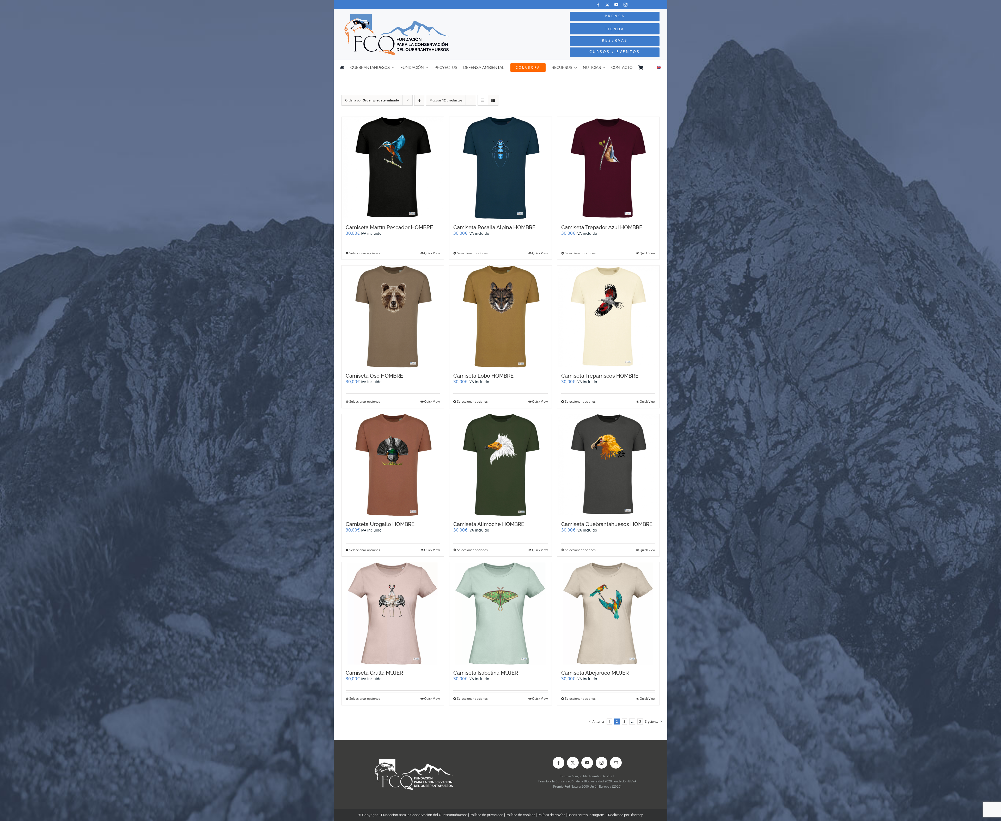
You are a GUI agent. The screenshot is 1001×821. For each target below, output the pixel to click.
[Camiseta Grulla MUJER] (393, 613)
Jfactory (636, 815)
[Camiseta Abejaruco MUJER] (608, 613)
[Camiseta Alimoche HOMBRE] (500, 465)
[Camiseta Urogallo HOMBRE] (393, 465)
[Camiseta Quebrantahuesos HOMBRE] (608, 465)
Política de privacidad (486, 815)
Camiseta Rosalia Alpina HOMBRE (494, 227)
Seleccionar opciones (364, 253)
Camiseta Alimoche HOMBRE (488, 524)
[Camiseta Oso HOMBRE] (393, 316)
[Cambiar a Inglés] (659, 67)
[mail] (616, 763)
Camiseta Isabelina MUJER (485, 673)
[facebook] (598, 5)
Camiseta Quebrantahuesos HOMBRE (606, 524)
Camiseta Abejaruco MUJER (595, 673)
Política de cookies (520, 815)
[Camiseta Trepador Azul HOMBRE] (608, 168)
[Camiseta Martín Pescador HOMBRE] (393, 168)
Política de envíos (551, 815)
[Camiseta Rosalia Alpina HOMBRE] (500, 168)
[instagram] (625, 5)
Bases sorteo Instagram (585, 815)
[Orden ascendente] (419, 100)
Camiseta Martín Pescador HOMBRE (389, 227)
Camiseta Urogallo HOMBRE (380, 524)
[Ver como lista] (493, 100)
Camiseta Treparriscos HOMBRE (599, 376)
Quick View (432, 253)
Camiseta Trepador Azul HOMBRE (601, 227)
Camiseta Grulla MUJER (374, 673)
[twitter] (607, 5)
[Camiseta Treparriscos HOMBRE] (608, 316)
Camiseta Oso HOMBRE (374, 376)
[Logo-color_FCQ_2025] (396, 16)
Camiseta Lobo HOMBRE (483, 376)
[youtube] (616, 5)
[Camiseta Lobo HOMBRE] (500, 316)
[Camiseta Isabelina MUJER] (500, 613)
